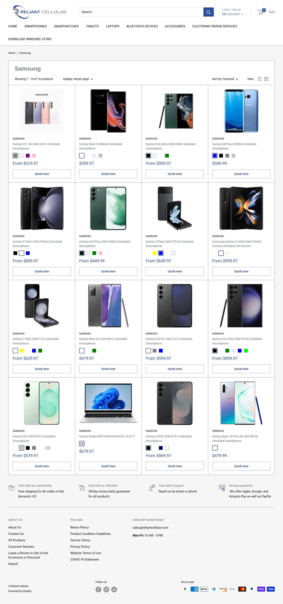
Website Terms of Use (85, 553)
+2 (47, 447)
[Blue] (215, 156)
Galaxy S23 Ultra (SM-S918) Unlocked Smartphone (237, 341)
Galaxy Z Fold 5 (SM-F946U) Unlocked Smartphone (37, 244)
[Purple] (28, 156)
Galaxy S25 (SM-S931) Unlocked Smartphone (34, 439)
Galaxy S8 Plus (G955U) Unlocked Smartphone (234, 146)
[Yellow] (154, 253)
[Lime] (246, 351)
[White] (21, 156)
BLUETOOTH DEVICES (142, 26)
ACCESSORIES (175, 26)
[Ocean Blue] (88, 156)
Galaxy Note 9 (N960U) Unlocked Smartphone (100, 146)
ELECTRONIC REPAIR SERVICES (214, 26)
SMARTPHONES (35, 26)
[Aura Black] (221, 448)
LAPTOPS (112, 26)
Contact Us (16, 534)
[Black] (148, 156)
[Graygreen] (221, 253)
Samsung (18, 138)
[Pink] (34, 156)
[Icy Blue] (40, 448)
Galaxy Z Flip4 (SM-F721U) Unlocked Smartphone (170, 244)
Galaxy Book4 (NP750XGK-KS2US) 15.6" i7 (107, 436)
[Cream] (21, 253)
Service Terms (80, 540)
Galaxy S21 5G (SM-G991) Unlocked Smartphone (36, 146)
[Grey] (15, 156)
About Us (14, 527)
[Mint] (28, 351)
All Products (16, 540)
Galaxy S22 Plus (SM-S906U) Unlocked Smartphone (104, 244)
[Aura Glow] (215, 448)
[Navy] (161, 448)
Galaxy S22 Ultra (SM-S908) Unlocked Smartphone (170, 146)
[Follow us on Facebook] (98, 589)
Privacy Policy (80, 547)
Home (11, 52)
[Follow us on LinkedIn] (114, 589)
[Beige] (227, 253)
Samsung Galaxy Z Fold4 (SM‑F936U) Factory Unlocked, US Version (236, 244)
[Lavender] (94, 156)
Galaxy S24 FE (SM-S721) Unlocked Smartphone (169, 341)
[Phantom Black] (215, 253)
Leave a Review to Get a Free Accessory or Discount (28, 555)
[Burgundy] (161, 156)
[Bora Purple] (167, 253)
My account (231, 14)
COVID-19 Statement (84, 559)
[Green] (167, 156)
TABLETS (92, 26)
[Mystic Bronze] (88, 351)
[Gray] (227, 156)
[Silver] (100, 156)
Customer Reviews (21, 547)
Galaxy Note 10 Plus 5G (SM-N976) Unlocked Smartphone (235, 439)
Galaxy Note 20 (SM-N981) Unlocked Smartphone (103, 341)
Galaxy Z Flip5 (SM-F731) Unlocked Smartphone (36, 341)
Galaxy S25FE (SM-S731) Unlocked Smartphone (169, 439)
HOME (12, 26)
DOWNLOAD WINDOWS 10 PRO (29, 39)
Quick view (42, 174)
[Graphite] (148, 253)
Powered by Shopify (19, 591)
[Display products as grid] (259, 79)
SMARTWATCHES (66, 26)
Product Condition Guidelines (90, 534)
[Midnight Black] (82, 156)
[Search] (208, 12)
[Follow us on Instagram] (106, 589)
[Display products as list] (266, 79)
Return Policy (79, 527)
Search (13, 564)
